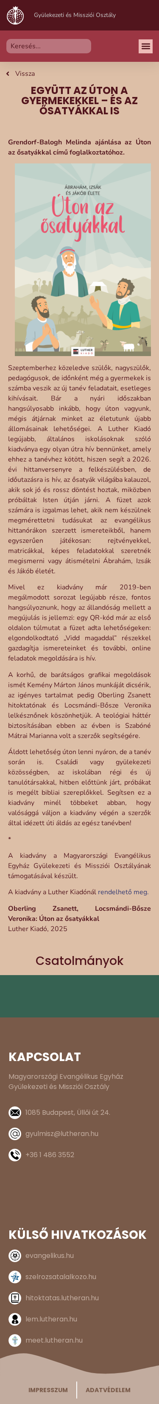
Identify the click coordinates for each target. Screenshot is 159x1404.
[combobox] (48, 46)
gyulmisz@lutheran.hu (61, 1134)
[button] (146, 46)
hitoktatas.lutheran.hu (62, 1298)
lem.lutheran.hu (51, 1319)
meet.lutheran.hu (54, 1340)
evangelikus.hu (49, 1255)
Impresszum (48, 1390)
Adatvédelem (108, 1390)
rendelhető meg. (123, 892)
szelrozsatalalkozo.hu (60, 1277)
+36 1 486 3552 (49, 1155)
